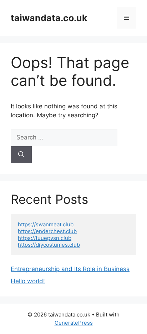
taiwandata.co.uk (49, 18)
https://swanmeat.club (46, 224)
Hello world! (28, 281)
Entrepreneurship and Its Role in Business (70, 268)
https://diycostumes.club (49, 244)
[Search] (21, 154)
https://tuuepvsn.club (44, 238)
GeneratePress (74, 322)
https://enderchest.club (47, 231)
